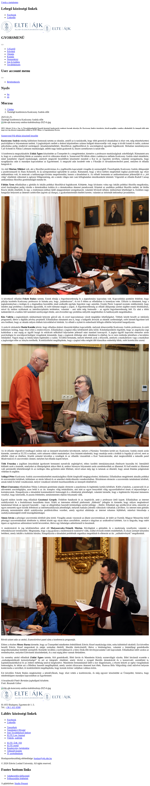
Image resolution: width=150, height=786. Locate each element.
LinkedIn (11, 17)
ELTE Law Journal (16, 735)
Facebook (11, 15)
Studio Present (21, 783)
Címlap (10, 109)
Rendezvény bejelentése (18, 748)
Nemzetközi (12, 59)
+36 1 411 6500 (13, 707)
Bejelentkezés (13, 82)
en (8, 97)
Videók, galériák (14, 738)
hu (8, 94)
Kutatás (10, 56)
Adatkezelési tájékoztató (18, 776)
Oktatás (10, 54)
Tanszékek (12, 727)
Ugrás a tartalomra (9, 2)
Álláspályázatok (14, 751)
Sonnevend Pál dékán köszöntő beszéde (19, 135)
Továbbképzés (13, 64)
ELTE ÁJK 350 (14, 743)
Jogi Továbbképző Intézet (19, 732)
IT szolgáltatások (15, 753)
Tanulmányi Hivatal (16, 730)
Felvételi (11, 51)
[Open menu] (2, 44)
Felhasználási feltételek (17, 778)
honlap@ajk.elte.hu (43, 758)
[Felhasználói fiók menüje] (2, 77)
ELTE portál (13, 745)
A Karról (11, 49)
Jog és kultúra (13, 62)
